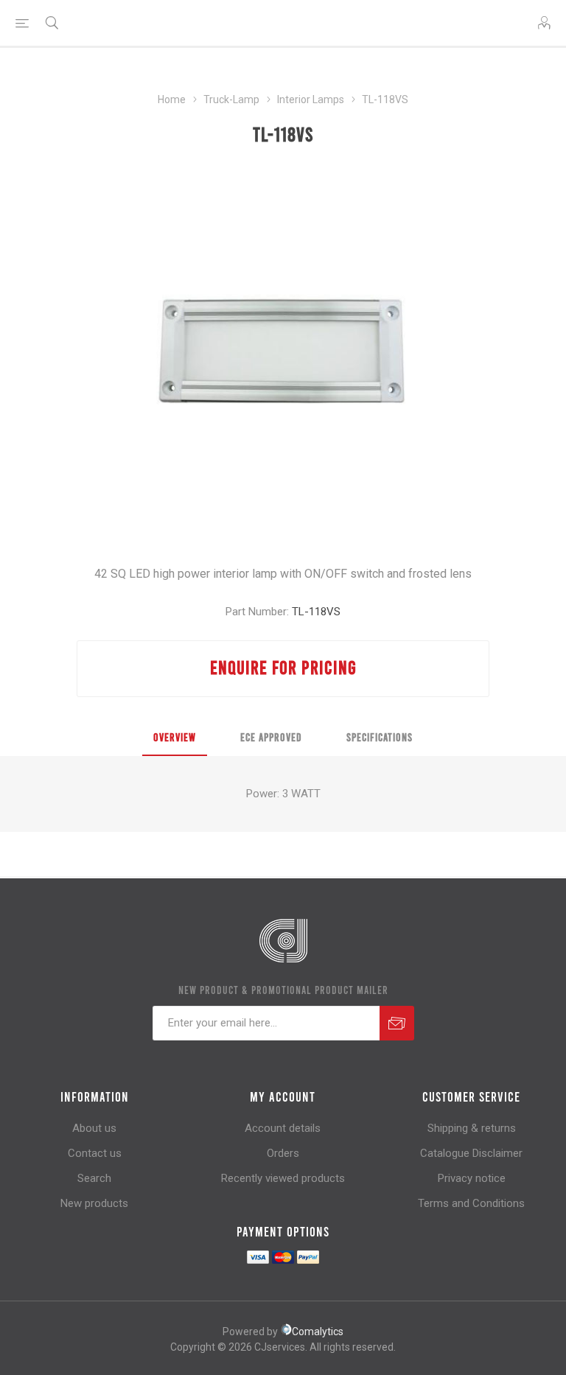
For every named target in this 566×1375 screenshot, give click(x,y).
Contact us (95, 1153)
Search (94, 1178)
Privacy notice (472, 1178)
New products (94, 1203)
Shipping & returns (471, 1128)
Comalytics (317, 1331)
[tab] (174, 737)
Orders (283, 1153)
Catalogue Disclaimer (471, 1153)
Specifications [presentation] (379, 737)
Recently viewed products (283, 1178)
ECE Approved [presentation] (271, 737)
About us (94, 1128)
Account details (283, 1128)
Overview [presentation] (174, 737)
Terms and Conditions (471, 1203)
